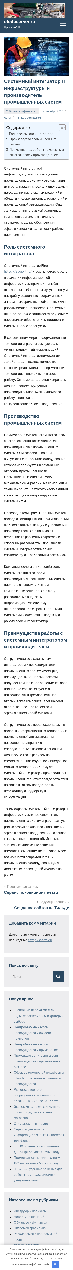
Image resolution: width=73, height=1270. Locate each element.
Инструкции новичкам (30, 1211)
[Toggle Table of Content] (60, 127)
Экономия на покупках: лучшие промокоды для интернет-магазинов (37, 1112)
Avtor (7, 117)
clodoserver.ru (19, 21)
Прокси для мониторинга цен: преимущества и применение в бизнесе (37, 1061)
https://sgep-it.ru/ (18, 271)
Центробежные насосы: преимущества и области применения (32, 1032)
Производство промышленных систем (33, 141)
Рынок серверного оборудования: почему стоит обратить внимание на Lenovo (36, 1095)
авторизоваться (40, 940)
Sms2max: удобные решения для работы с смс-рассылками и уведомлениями (38, 1174)
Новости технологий (29, 1217)
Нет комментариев (28, 117)
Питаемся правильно (30, 1228)
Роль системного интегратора (31, 134)
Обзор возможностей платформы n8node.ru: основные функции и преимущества (39, 1078)
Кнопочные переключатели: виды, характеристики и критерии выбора (38, 1015)
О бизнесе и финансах (21, 111)
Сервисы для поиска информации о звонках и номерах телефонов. (39, 1134)
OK (55, 1264)
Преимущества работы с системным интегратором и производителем (36, 152)
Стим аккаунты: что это (31, 1123)
